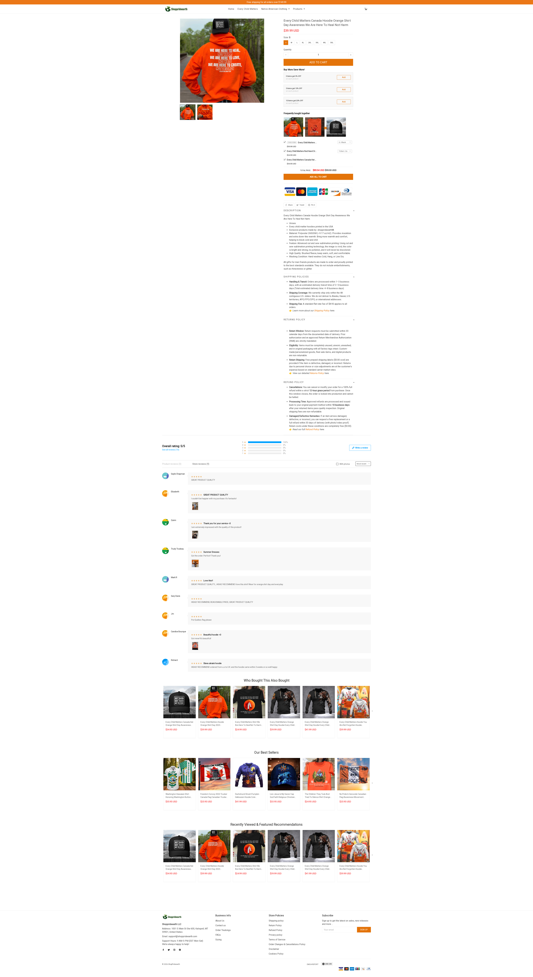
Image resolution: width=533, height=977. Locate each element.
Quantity (287, 49)
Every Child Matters (247, 9)
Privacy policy (275, 935)
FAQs (218, 935)
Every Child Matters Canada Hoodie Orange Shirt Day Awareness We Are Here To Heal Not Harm (307, 142)
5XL (331, 43)
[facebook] (164, 950)
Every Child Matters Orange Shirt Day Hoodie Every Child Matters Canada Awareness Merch (282, 724)
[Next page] (372, 712)
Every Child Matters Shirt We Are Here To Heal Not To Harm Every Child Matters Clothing (248, 724)
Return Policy (275, 925)
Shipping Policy (321, 310)
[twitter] (170, 950)
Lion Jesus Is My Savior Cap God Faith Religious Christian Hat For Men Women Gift (282, 796)
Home (231, 9)
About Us (219, 920)
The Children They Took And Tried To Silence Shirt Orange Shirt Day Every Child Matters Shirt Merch (317, 796)
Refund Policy (312, 429)
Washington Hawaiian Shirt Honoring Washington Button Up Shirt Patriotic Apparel (178, 796)
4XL (324, 43)
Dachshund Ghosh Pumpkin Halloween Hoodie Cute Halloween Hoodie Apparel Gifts (249, 796)
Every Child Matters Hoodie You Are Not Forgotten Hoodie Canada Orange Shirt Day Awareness (353, 724)
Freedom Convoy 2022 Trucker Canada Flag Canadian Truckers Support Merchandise (214, 796)
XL (303, 43)
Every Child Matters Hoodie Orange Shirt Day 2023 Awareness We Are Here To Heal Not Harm (212, 724)
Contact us (220, 925)
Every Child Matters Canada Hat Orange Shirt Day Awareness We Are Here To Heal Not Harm (302, 160)
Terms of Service (277, 939)
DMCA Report (312, 964)
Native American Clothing (274, 9)
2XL (309, 43)
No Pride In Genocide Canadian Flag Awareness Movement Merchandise (353, 796)
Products (297, 9)
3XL (317, 43)
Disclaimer (274, 949)
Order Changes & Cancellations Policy (287, 944)
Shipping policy (276, 920)
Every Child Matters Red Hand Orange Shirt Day (302, 151)
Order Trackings (223, 930)
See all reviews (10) (170, 450)
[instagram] (175, 950)
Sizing (218, 939)
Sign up (364, 930)
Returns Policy (317, 373)
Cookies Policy (276, 953)
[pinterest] (181, 950)
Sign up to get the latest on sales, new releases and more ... (345, 922)
